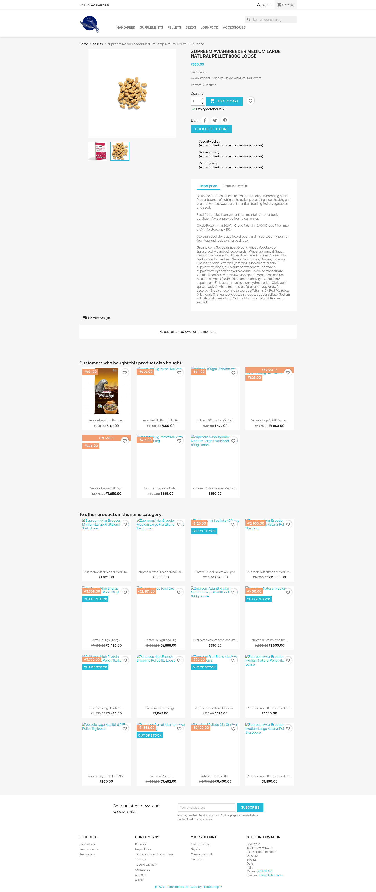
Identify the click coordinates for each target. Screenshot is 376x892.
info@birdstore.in (270, 875)
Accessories (234, 27)
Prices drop (87, 844)
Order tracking (201, 844)
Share (205, 120)
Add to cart (224, 101)
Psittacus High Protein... (106, 708)
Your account (203, 837)
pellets (174, 27)
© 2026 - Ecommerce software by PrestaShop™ (188, 887)
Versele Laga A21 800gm (106, 488)
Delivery (140, 844)
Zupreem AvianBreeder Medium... (215, 488)
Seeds (191, 27)
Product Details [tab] (235, 186)
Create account (201, 854)
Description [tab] (208, 186)
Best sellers (87, 854)
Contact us (142, 869)
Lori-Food (210, 27)
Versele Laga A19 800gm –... (269, 420)
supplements (151, 27)
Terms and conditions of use (154, 854)
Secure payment (146, 864)
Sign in (195, 849)
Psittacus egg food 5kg (160, 640)
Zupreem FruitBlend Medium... (215, 708)
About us (141, 859)
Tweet (215, 120)
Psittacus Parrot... (161, 776)
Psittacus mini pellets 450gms (215, 572)
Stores (139, 880)
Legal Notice (143, 849)
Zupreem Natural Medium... (269, 640)
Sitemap (140, 875)
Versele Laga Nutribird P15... (106, 776)
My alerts (197, 859)
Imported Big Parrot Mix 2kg (161, 420)
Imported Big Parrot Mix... (161, 488)
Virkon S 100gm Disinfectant (215, 420)
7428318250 (100, 5)
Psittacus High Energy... (106, 640)
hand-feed (126, 27)
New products (88, 849)
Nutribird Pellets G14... (215, 776)
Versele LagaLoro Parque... (106, 420)
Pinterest (225, 120)
